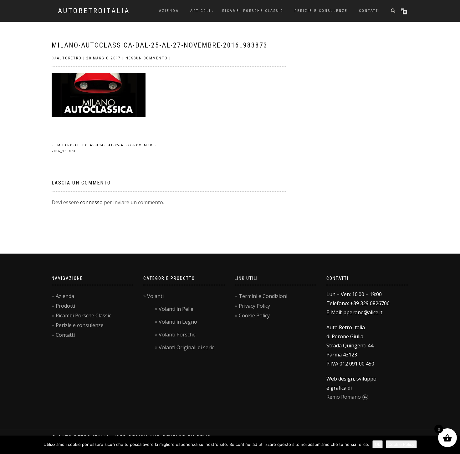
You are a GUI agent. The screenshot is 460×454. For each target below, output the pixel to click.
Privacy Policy (254, 305)
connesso (91, 202)
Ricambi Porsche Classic (252, 11)
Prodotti (65, 305)
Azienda (169, 11)
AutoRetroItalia (94, 11)
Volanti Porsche (177, 334)
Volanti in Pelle (176, 308)
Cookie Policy (254, 315)
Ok (377, 444)
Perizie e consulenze (321, 11)
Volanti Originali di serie (187, 347)
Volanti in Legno (178, 321)
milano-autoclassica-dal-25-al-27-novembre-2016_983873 (160, 45)
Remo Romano (343, 396)
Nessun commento (146, 58)
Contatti (369, 11)
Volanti (155, 296)
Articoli (200, 11)
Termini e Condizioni (263, 296)
